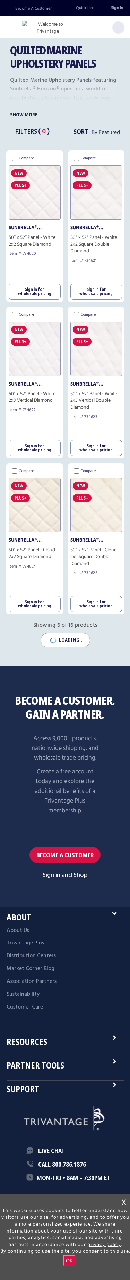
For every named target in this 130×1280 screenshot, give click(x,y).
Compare (26, 158)
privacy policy (104, 1244)
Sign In (117, 8)
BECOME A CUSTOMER (65, 854)
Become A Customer (33, 8)
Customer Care (25, 1007)
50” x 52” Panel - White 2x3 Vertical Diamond (32, 397)
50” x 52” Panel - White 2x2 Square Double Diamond (93, 244)
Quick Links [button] (86, 8)
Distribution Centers (31, 955)
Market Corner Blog (30, 968)
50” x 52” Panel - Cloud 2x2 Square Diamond (32, 553)
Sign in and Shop (65, 875)
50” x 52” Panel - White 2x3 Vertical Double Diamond (93, 401)
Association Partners (32, 981)
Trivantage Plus (25, 943)
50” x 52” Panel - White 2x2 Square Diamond (32, 241)
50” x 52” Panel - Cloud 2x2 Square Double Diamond (93, 557)
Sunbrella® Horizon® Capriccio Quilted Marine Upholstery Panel (34, 228)
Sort (80, 131)
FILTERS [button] (26, 131)
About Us (18, 930)
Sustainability (23, 994)
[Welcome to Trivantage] (48, 27)
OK (69, 1260)
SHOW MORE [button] (23, 115)
